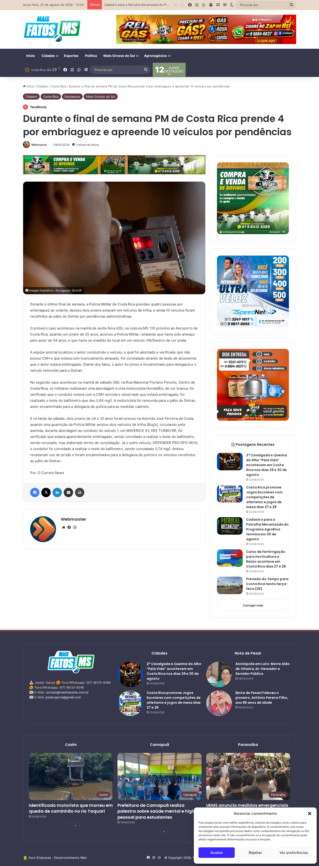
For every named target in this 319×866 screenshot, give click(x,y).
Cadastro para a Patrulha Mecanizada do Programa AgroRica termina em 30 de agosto (267, 529)
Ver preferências (294, 852)
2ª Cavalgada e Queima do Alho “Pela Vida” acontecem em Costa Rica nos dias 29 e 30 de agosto (266, 465)
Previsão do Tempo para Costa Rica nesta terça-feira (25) (267, 584)
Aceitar (216, 852)
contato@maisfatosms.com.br (67, 692)
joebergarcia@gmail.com (63, 697)
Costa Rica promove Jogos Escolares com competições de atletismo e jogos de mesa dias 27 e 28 (264, 497)
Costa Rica (58, 86)
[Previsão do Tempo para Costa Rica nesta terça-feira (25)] (230, 585)
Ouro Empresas (39, 857)
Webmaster (39, 144)
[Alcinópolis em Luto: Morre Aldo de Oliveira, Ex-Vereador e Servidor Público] (219, 674)
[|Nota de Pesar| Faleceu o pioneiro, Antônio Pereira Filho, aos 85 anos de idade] (219, 703)
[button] (309, 813)
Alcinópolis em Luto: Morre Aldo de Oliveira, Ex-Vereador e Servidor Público (262, 669)
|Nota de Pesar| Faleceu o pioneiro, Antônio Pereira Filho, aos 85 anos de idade (261, 697)
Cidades (48, 56)
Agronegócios (155, 56)
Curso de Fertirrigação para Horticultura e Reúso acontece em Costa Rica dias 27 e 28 (167, 5)
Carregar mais (253, 605)
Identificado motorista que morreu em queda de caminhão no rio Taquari (71, 808)
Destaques (72, 96)
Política (91, 56)
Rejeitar (255, 852)
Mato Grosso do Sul (119, 56)
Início (30, 56)
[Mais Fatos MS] (52, 29)
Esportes (71, 56)
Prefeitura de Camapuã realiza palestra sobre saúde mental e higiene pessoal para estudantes (159, 811)
